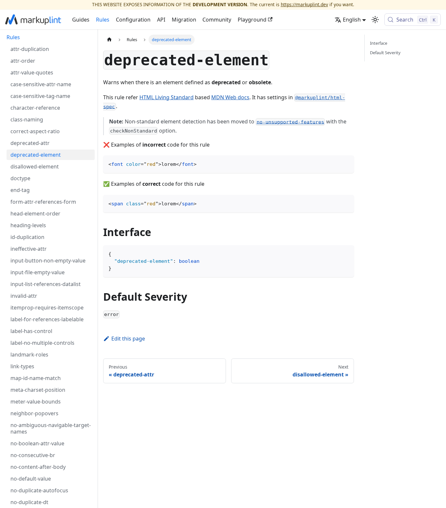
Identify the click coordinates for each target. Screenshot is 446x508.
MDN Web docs (230, 97)
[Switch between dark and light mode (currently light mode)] (375, 19)
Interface (378, 43)
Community (216, 19)
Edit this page (128, 338)
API (161, 19)
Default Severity (385, 53)
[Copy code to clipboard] (346, 163)
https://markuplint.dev (304, 4)
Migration (184, 19)
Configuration (133, 19)
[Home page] (109, 40)
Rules (102, 19)
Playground (252, 19)
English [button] (352, 19)
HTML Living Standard (166, 97)
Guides (80, 19)
